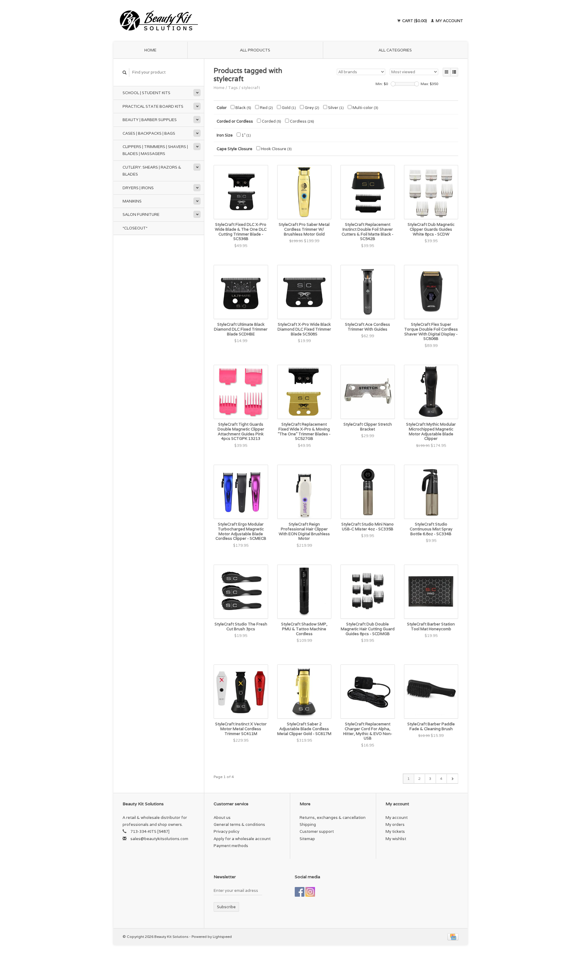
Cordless (301, 121)
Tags (233, 87)
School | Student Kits (146, 92)
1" (246, 135)
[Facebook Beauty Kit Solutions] (299, 892)
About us (222, 817)
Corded (271, 121)
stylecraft (250, 87)
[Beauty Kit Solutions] (213, 21)
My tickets (395, 831)
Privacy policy (226, 831)
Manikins (132, 201)
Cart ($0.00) (414, 20)
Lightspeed (222, 936)
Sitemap (307, 838)
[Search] (124, 72)
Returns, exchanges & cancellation (333, 817)
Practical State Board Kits (153, 106)
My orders (395, 824)
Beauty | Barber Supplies (150, 119)
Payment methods (231, 845)
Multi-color (365, 107)
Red (266, 107)
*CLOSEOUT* (135, 228)
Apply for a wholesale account (242, 838)
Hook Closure (276, 148)
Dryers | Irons (138, 187)
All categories (395, 50)
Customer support (317, 831)
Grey (311, 107)
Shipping (308, 824)
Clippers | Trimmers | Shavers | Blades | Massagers (155, 150)
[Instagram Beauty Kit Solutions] (310, 892)
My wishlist (396, 838)
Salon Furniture (141, 214)
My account (449, 20)
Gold (288, 107)
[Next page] (452, 778)
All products (255, 50)
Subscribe (226, 906)
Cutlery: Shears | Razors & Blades (152, 171)
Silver (335, 107)
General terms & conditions (239, 824)
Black (243, 107)
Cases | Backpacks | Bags (149, 133)
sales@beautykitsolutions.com (159, 838)
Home (150, 50)
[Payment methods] (453, 936)
